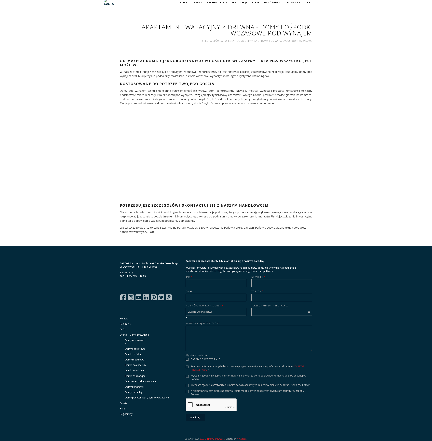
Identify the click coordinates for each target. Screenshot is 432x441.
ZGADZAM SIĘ (200, 367)
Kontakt (124, 318)
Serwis (123, 403)
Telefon (257, 291)
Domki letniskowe (134, 370)
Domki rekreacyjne (135, 376)
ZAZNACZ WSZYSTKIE (205, 359)
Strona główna (212, 40)
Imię (189, 277)
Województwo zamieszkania (204, 305)
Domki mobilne (133, 354)
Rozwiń (195, 379)
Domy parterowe (134, 386)
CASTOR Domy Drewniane (212, 438)
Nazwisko (258, 277)
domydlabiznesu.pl (216, 160)
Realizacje (125, 324)
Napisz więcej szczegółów (203, 323)
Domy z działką (133, 392)
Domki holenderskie (136, 365)
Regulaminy (126, 414)
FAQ (122, 329)
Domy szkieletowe (135, 348)
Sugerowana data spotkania (269, 305)
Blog (122, 408)
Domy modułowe (147, 342)
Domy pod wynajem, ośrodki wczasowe (147, 397)
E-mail (190, 291)
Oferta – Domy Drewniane (242, 40)
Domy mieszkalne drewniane (140, 381)
